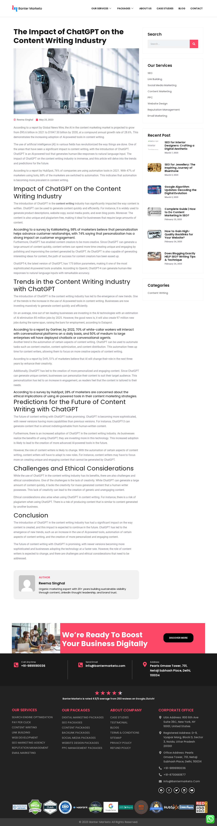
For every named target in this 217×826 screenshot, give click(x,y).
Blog (182, 8)
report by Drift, (40, 358)
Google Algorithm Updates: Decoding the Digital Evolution (180, 190)
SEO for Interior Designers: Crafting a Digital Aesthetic (179, 145)
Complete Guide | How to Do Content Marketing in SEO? (180, 212)
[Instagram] (169, 790)
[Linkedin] (184, 790)
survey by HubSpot (49, 392)
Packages (123, 8)
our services (99, 8)
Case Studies (165, 8)
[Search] (194, 44)
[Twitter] (176, 790)
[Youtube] (192, 790)
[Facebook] (161, 790)
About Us (145, 8)
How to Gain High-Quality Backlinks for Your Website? (179, 234)
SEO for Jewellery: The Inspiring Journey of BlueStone (180, 168)
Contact (196, 8)
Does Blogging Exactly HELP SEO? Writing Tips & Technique (180, 256)
